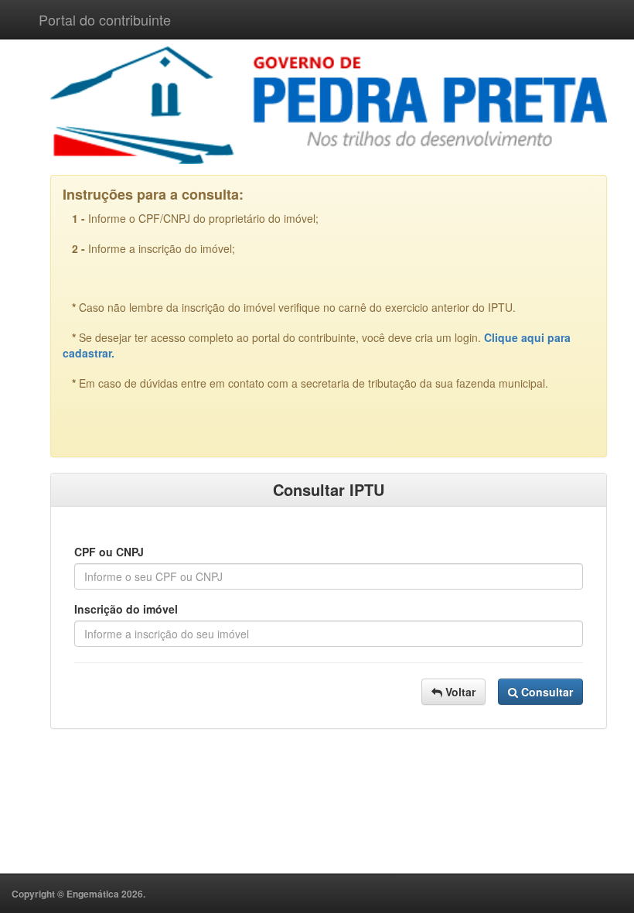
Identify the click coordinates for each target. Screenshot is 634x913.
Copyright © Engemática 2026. (78, 894)
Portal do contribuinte (105, 19)
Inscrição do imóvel (126, 609)
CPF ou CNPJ (109, 551)
